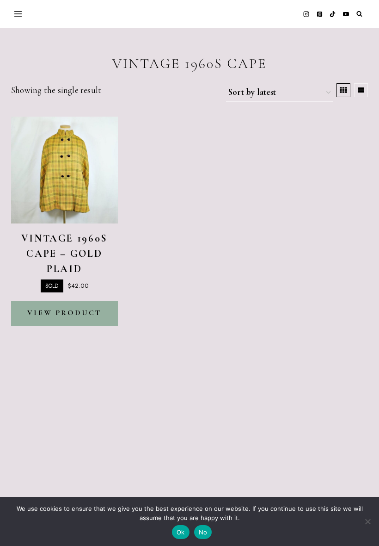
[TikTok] (333, 14)
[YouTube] (346, 14)
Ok (181, 532)
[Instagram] (306, 14)
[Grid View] (343, 90)
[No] (367, 521)
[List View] (361, 90)
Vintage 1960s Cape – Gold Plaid (64, 253)
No (203, 532)
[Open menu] (18, 13)
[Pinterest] (319, 14)
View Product (64, 312)
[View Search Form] (359, 14)
